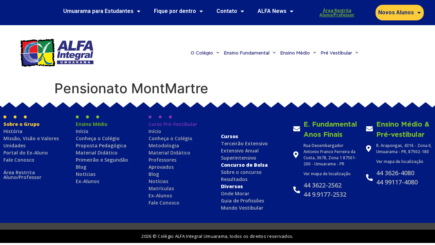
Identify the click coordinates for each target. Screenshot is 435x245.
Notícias (85, 174)
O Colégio (202, 52)
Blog (81, 167)
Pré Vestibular (336, 52)
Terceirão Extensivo (244, 143)
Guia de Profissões (242, 200)
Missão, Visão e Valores (31, 138)
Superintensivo (238, 157)
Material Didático (97, 152)
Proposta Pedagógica (101, 145)
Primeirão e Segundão (102, 160)
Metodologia (164, 145)
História (12, 131)
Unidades (14, 145)
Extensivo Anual (240, 150)
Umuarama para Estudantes (98, 11)
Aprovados (161, 167)
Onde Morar (235, 193)
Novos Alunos (396, 12)
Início (82, 131)
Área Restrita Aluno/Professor (336, 12)
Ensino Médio (295, 52)
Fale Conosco (18, 160)
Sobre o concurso (241, 172)
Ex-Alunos (87, 181)
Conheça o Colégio (98, 138)
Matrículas (161, 188)
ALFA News (272, 11)
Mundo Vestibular (242, 208)
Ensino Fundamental (246, 52)
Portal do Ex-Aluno (25, 152)
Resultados (234, 179)
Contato (226, 11)
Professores (162, 160)
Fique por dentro (175, 11)
